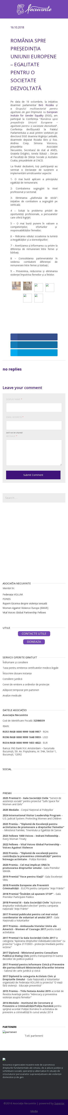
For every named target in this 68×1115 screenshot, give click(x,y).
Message (11, 436)
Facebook (19, 775)
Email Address (15, 417)
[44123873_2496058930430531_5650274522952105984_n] (38, 287)
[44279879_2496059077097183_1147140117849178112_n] (16, 286)
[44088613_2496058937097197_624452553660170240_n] (38, 298)
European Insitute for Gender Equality (34, 113)
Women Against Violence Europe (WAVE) (25, 608)
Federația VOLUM (13, 594)
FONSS (7, 599)
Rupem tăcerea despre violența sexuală (25, 603)
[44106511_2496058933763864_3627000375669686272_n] (27, 298)
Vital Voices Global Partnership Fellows (24, 612)
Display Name (14, 399)
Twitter (12, 775)
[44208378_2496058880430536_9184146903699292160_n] (27, 286)
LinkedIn (32, 775)
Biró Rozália (46, 105)
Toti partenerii (34, 1035)
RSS (5, 775)
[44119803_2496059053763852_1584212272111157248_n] (50, 287)
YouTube (26, 775)
